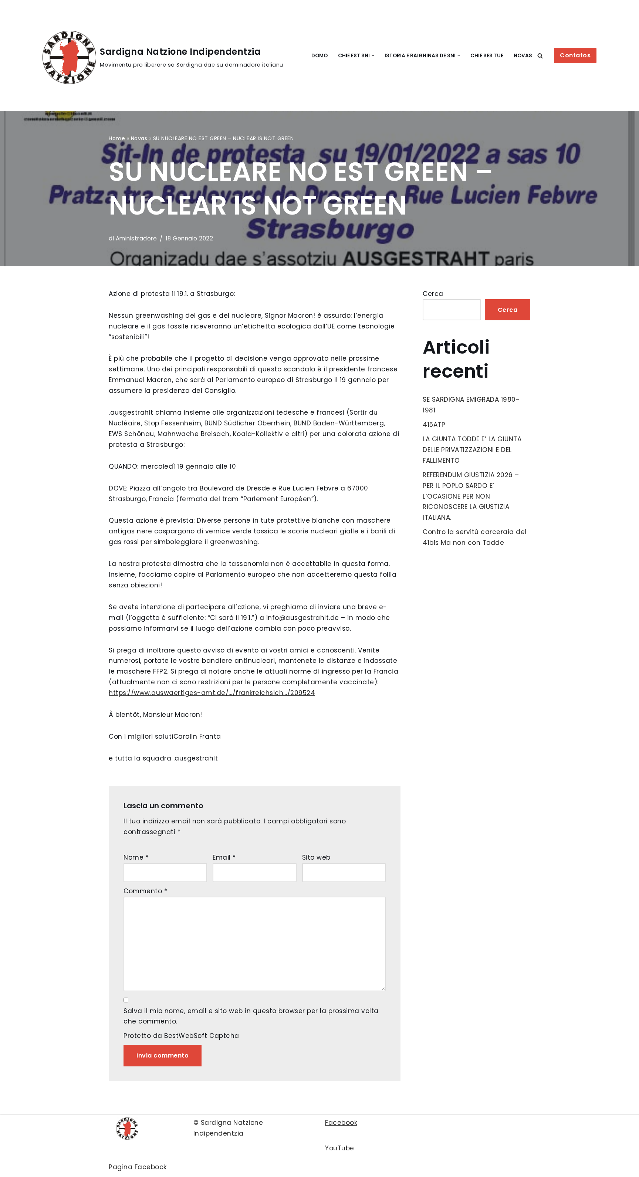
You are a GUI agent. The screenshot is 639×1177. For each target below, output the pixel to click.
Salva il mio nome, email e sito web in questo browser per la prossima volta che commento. (251, 1016)
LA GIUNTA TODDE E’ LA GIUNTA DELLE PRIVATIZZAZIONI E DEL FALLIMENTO (472, 450)
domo (319, 55)
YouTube (339, 1148)
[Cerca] (540, 55)
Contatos (575, 55)
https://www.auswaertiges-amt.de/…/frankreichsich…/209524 (212, 692)
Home (117, 138)
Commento (145, 891)
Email (224, 857)
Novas (523, 55)
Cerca (433, 293)
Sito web (316, 857)
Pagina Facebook (138, 1167)
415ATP (434, 424)
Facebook (341, 1122)
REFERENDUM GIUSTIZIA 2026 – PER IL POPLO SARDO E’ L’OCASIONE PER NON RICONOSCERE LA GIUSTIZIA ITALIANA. (471, 496)
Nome (136, 857)
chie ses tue (486, 55)
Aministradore (136, 238)
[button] (373, 55)
